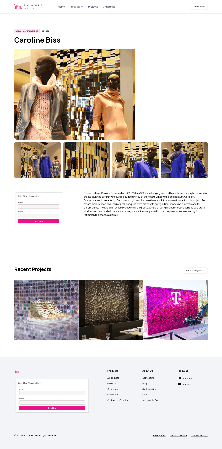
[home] (28, 6)
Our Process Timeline (118, 400)
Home (61, 6)
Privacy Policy (159, 435)
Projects (93, 6)
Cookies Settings (199, 435)
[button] (76, 6)
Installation (112, 394)
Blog (144, 383)
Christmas (109, 6)
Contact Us (199, 6)
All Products (113, 377)
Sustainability (149, 389)
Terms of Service (178, 435)
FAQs (145, 394)
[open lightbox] (37, 160)
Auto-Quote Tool (150, 400)
